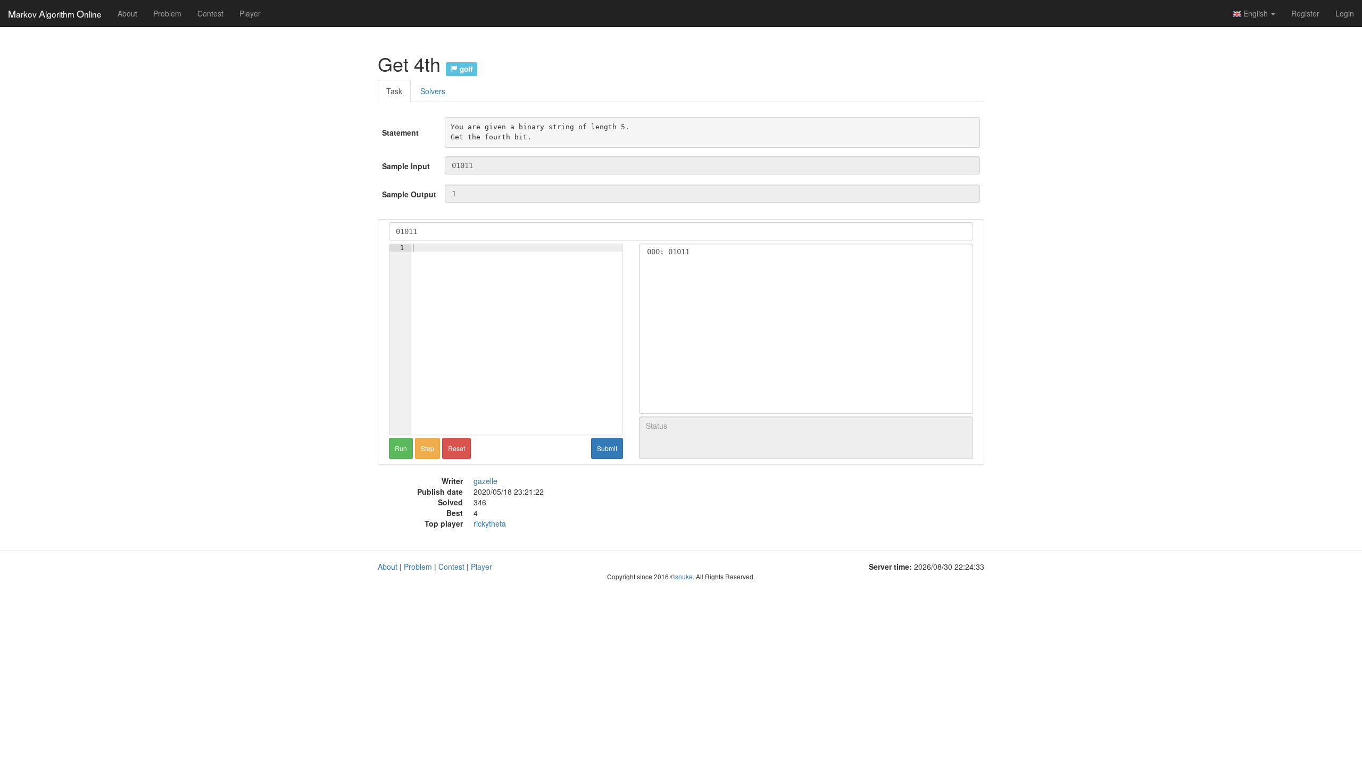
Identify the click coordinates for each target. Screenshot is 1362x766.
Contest (210, 13)
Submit (607, 448)
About (127, 13)
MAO (55, 13)
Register (1305, 13)
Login (1344, 13)
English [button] (1255, 13)
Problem (167, 13)
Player (250, 13)
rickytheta (490, 523)
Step (427, 448)
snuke (684, 576)
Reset (456, 448)
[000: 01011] (806, 251)
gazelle (485, 481)
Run (401, 448)
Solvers (432, 91)
